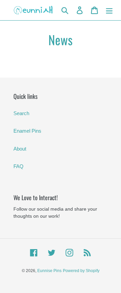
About (19, 149)
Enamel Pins (27, 131)
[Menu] (109, 10)
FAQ (18, 166)
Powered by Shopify (81, 270)
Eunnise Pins (49, 270)
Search (21, 113)
